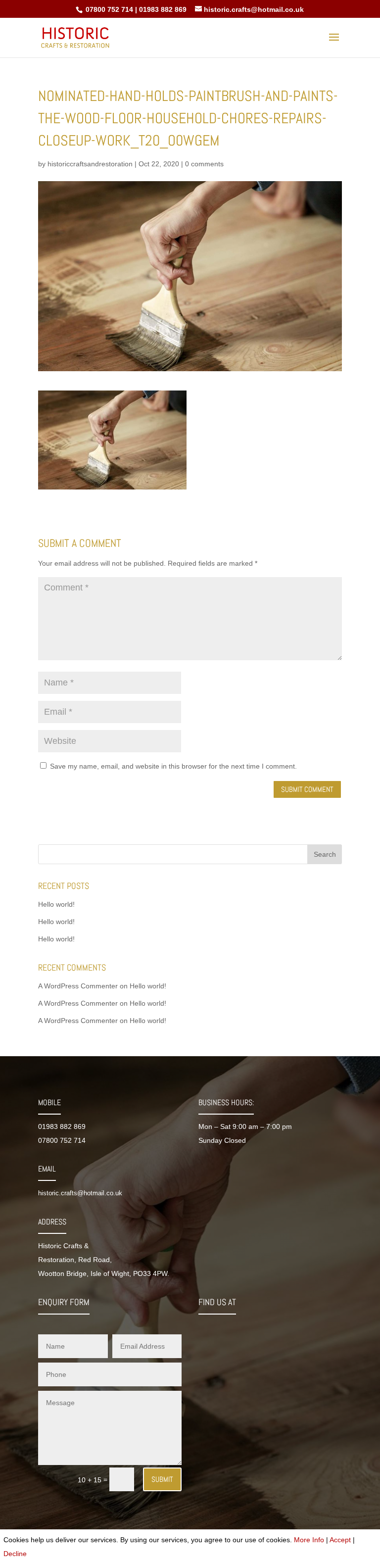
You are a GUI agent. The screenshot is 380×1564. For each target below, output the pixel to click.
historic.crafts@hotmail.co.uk (80, 1193)
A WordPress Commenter (78, 986)
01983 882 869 (163, 9)
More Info (309, 1540)
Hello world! (56, 904)
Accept (340, 1540)
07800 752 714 (108, 9)
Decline (15, 1554)
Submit (162, 1479)
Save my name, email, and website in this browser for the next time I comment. (173, 766)
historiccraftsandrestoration (90, 164)
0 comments (204, 164)
